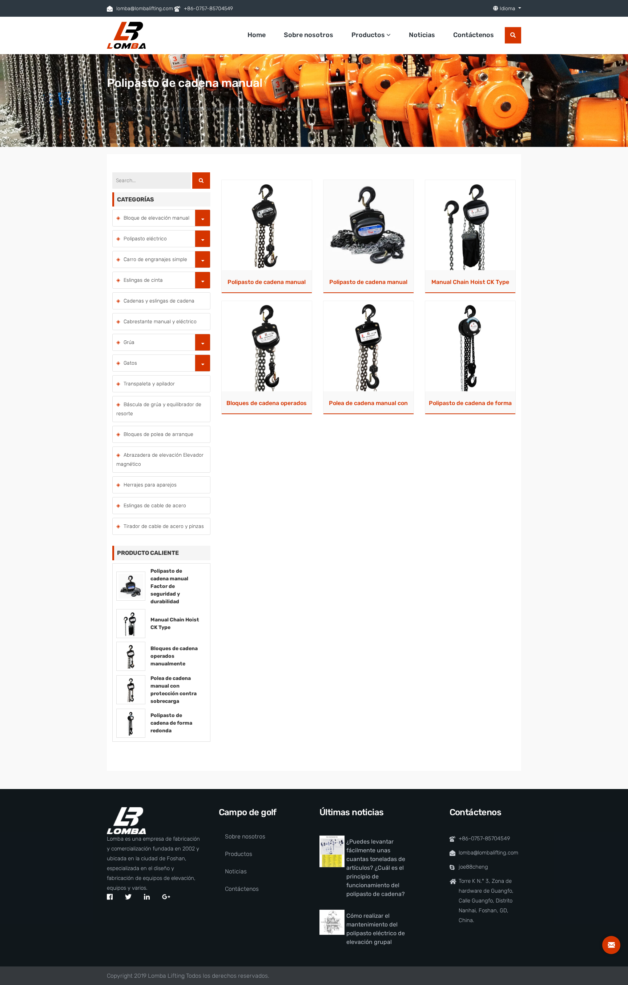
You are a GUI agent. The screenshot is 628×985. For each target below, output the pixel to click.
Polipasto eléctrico (145, 239)
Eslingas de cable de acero (155, 505)
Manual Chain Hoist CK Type (470, 282)
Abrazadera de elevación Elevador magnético (160, 459)
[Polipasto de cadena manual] (267, 225)
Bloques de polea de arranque (158, 434)
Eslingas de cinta (143, 280)
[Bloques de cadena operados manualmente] (267, 346)
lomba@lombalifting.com (144, 8)
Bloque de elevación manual (220, 109)
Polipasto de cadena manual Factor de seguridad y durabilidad (368, 284)
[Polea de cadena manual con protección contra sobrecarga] (368, 346)
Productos (368, 35)
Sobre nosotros (308, 35)
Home (256, 35)
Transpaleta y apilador (149, 384)
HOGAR (115, 109)
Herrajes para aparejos (150, 485)
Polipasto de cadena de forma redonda (470, 405)
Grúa (129, 342)
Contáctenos (473, 35)
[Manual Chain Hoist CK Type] (470, 225)
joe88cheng (473, 867)
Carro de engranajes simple (155, 259)
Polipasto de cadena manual (293, 109)
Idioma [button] (507, 8)
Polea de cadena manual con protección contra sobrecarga (368, 405)
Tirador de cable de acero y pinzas (164, 526)
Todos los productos (155, 109)
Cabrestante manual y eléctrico (160, 322)
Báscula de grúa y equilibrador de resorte (158, 409)
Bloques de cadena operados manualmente (266, 405)
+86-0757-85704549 (208, 8)
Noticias (422, 35)
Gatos (130, 363)
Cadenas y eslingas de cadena (159, 301)
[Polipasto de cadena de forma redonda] (470, 346)
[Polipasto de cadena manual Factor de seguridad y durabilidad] (368, 225)
